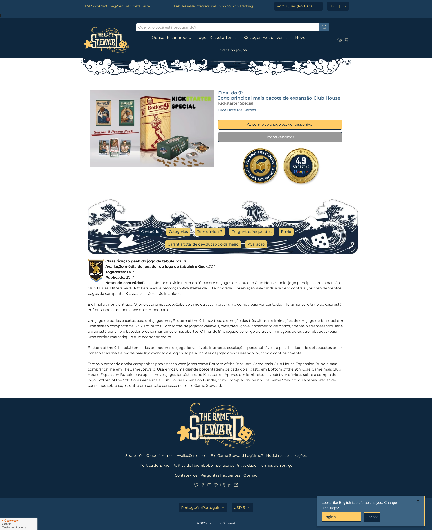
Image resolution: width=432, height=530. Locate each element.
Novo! (301, 37)
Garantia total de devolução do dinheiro (203, 244)
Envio (286, 232)
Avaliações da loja (192, 455)
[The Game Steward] (106, 40)
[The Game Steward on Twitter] (196, 486)
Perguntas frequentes (252, 232)
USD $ (335, 6)
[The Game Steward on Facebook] (203, 486)
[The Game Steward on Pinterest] (216, 486)
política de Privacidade (236, 465)
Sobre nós (134, 455)
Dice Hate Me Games (237, 110)
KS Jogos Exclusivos (263, 37)
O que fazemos (159, 455)
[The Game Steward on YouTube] (209, 486)
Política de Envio (154, 465)
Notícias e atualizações (286, 455)
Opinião (250, 475)
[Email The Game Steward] (236, 486)
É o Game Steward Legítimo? (237, 455)
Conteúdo (150, 232)
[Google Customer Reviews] (18, 524)
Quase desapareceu (171, 37)
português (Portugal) (296, 6)
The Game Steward (221, 523)
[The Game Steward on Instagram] (222, 486)
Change (372, 517)
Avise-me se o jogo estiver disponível (280, 124)
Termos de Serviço (276, 465)
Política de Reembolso (193, 465)
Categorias (178, 232)
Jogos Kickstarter (214, 37)
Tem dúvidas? (209, 232)
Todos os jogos (232, 50)
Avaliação (256, 244)
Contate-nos (186, 475)
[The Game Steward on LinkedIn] (229, 486)
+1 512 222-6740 (95, 6)
